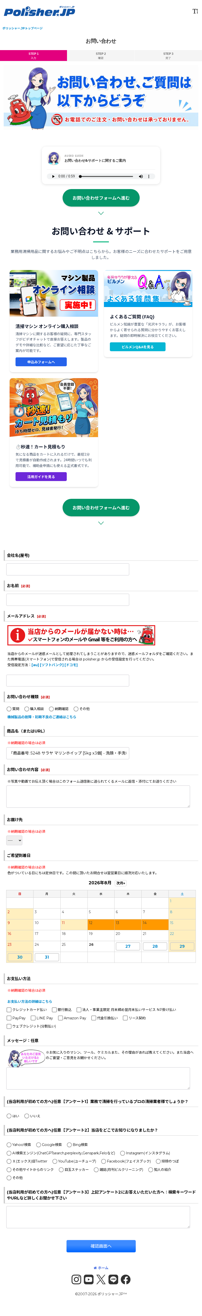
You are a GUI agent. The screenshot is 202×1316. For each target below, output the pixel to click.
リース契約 (137, 1018)
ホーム (103, 1268)
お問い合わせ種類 (22, 696)
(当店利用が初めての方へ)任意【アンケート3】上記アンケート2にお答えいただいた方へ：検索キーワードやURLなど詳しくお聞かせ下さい (101, 1195)
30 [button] (19, 957)
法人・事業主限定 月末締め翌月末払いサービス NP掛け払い (129, 1009)
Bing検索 (80, 1144)
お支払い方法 (19, 978)
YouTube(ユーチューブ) (77, 1161)
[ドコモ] (71, 665)
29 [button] (182, 946)
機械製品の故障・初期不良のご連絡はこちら (41, 717)
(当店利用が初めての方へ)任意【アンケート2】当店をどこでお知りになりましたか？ (82, 1130)
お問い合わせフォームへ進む (101, 197)
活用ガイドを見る (41, 476)
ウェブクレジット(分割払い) (34, 1026)
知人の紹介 (162, 1169)
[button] (195, 11)
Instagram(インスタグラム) (148, 1153)
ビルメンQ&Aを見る (138, 346)
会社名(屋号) (18, 555)
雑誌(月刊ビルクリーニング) (121, 1169)
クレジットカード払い (29, 1009)
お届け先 (15, 819)
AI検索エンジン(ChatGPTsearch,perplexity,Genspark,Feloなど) (63, 1153)
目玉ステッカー (77, 1169)
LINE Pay (44, 1018)
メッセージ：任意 (22, 1040)
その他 (84, 709)
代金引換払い (107, 1018)
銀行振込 (64, 1009)
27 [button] (128, 946)
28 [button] (155, 946)
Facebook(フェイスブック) (129, 1161)
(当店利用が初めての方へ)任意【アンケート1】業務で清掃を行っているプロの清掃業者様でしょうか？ (97, 1101)
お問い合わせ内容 (22, 769)
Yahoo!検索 (21, 1144)
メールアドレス (20, 616)
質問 (15, 709)
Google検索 (52, 1144)
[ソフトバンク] (52, 665)
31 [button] (47, 957)
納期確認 (61, 709)
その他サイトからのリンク (33, 1169)
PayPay (19, 1018)
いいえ (35, 1116)
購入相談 (37, 709)
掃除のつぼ (170, 1161)
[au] (35, 665)
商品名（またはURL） (27, 731)
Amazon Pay (75, 1018)
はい (15, 1116)
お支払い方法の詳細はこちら (29, 1001)
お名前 (13, 585)
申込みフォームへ (41, 361)
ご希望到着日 (19, 855)
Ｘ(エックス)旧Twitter (29, 1161)
